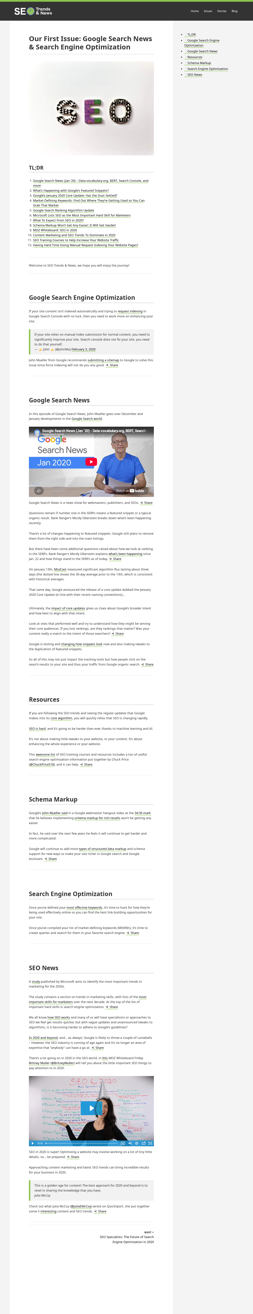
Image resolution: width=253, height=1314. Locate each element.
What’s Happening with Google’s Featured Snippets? (71, 190)
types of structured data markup (102, 849)
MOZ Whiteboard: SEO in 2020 (55, 230)
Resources (194, 57)
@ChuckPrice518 (42, 764)
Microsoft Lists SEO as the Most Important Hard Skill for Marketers (82, 215)
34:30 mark (143, 813)
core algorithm (61, 718)
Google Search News (202, 51)
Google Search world (87, 419)
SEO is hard (37, 728)
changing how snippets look (81, 644)
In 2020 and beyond (43, 1038)
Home (195, 11)
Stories (221, 11)
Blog (235, 11)
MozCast (60, 569)
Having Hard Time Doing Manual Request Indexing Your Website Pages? (85, 245)
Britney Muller (39, 1063)
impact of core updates (68, 608)
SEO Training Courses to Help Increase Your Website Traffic (76, 240)
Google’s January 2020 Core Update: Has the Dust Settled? (75, 195)
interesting (48, 1211)
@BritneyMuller (62, 1063)
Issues (208, 11)
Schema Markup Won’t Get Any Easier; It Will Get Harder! (74, 225)
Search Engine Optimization (207, 69)
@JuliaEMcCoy (81, 1206)
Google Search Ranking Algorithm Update (63, 210)
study (36, 981)
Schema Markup (199, 63)
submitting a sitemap (103, 360)
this (105, 1058)
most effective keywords (84, 907)
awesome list (45, 754)
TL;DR (191, 34)
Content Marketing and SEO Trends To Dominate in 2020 (74, 235)
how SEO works (59, 1017)
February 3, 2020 (84, 349)
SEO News (194, 74)
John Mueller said (54, 813)
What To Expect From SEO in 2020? (58, 220)
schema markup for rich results (97, 818)
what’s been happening (125, 554)
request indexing (130, 311)
